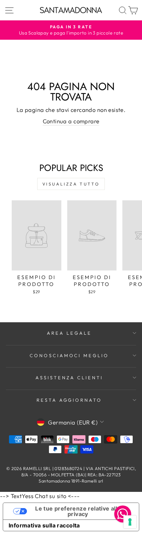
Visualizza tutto (71, 184)
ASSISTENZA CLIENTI (69, 377)
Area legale (69, 333)
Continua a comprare (71, 121)
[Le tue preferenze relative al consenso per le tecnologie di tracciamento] (129, 521)
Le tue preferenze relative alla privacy (77, 511)
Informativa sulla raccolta (44, 525)
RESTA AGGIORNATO (69, 400)
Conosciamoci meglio (69, 355)
